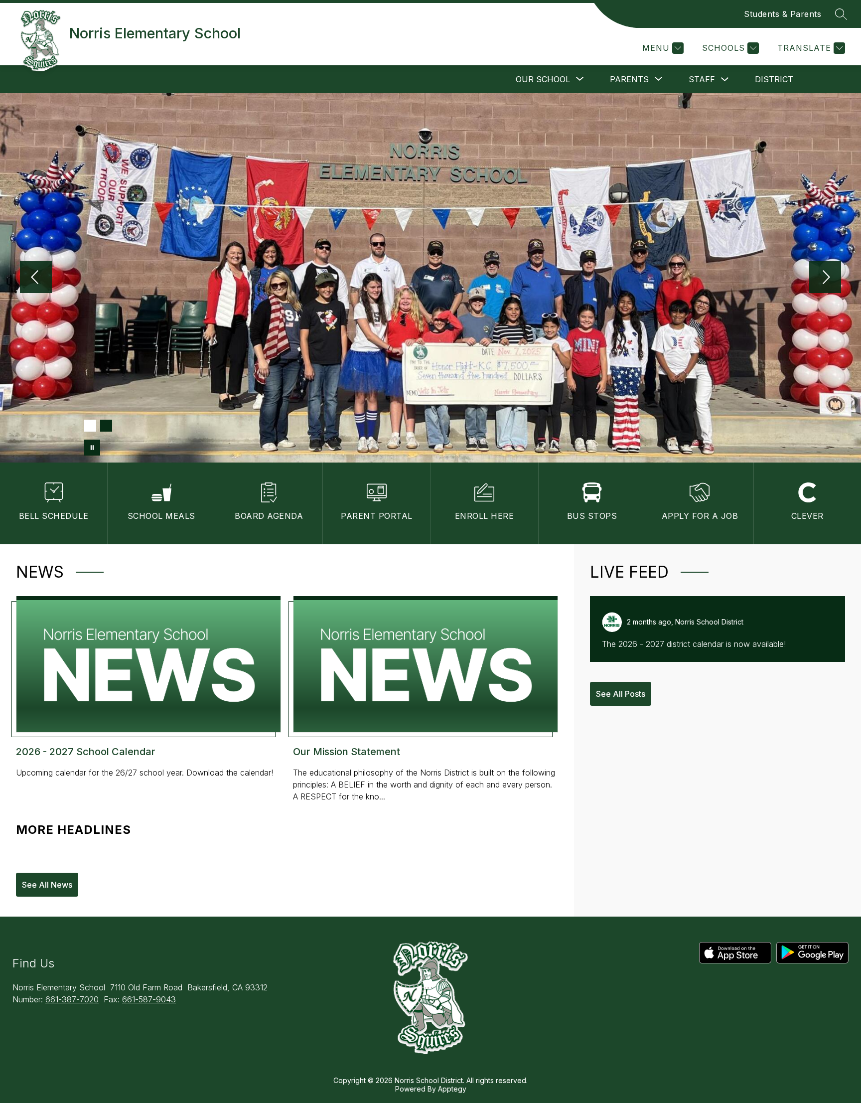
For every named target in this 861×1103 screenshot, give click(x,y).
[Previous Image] (36, 278)
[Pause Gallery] (92, 448)
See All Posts (620, 694)
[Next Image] (825, 278)
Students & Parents (782, 14)
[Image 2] (106, 426)
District (774, 79)
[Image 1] (90, 426)
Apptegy (452, 1089)
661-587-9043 (149, 999)
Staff (702, 79)
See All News (47, 885)
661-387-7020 (72, 999)
